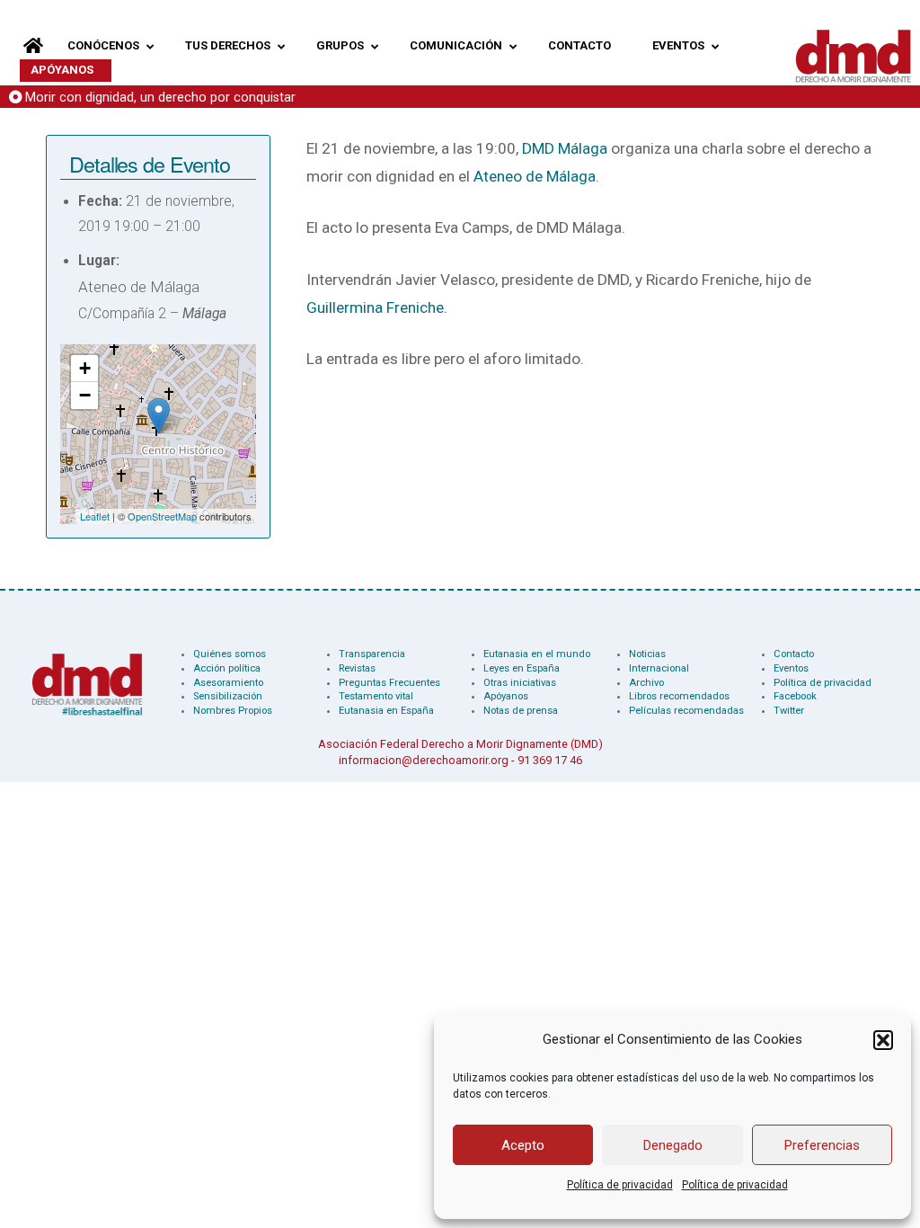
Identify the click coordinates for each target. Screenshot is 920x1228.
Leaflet (95, 516)
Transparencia (372, 654)
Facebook (795, 696)
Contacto (794, 654)
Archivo (646, 683)
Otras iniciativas (519, 683)
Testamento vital (376, 696)
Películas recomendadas (686, 710)
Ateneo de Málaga (534, 176)
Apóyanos (505, 696)
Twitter (789, 710)
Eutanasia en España (386, 710)
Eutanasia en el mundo (536, 654)
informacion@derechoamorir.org (424, 760)
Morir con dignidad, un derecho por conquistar (160, 97)
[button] (883, 1040)
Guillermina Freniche (375, 307)
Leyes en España (521, 668)
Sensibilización (227, 696)
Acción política (227, 668)
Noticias (647, 654)
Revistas (357, 668)
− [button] (85, 395)
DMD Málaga (564, 148)
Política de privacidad (620, 1185)
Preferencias (822, 1145)
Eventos (791, 668)
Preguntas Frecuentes (389, 683)
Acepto (522, 1145)
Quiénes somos (229, 654)
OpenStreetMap (162, 516)
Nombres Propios (232, 710)
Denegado (673, 1145)
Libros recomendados (679, 696)
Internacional (659, 668)
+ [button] (85, 368)
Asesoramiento (228, 683)
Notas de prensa (520, 710)
